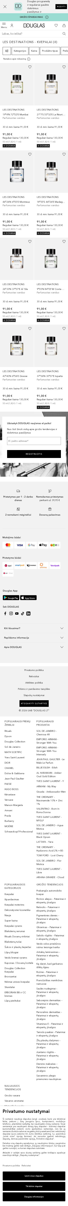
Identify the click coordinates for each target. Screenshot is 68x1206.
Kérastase (10, 794)
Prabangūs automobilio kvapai (49, 892)
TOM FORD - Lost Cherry (49, 855)
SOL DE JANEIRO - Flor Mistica (48, 862)
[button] (5, 7)
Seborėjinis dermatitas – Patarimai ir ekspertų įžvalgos (49, 1004)
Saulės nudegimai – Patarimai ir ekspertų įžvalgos (47, 992)
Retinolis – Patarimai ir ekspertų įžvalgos (48, 909)
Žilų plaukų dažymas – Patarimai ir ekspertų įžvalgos (48, 1044)
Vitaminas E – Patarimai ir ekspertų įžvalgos (49, 1026)
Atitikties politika (34, 682)
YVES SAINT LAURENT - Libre (49, 871)
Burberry (9, 821)
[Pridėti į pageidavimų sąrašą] (30, 67)
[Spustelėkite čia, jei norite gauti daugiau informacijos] (47, 17)
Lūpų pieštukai (12, 1000)
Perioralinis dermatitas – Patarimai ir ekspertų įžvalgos (49, 1016)
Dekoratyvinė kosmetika (17, 910)
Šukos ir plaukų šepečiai (18, 947)
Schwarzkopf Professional (19, 831)
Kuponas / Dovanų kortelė (19, 963)
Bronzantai (10, 976)
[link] (17, 105)
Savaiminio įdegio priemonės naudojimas (48, 1077)
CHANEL (9, 768)
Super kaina (11, 920)
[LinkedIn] (28, 613)
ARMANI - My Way (46, 786)
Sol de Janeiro (12, 747)
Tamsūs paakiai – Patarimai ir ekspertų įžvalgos (50, 1034)
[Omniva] (43, 565)
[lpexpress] (31, 565)
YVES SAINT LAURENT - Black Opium (49, 835)
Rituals (8, 731)
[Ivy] (54, 545)
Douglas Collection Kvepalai (15, 970)
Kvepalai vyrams (13, 926)
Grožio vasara (12, 1095)
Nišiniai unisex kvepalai (17, 981)
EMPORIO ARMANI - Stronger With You (47, 741)
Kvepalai (9, 894)
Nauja (8, 915)
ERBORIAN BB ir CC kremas (15, 994)
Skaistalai (10, 987)
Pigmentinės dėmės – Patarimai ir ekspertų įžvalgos (47, 919)
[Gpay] (31, 545)
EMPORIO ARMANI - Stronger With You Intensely (47, 751)
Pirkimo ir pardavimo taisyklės (34, 689)
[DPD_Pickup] (8, 573)
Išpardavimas (12, 899)
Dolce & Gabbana (14, 773)
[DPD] (8, 565)
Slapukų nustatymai (34, 695)
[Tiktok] (22, 613)
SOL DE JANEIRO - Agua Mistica (49, 827)
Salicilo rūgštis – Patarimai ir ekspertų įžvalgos (50, 937)
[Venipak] (54, 565)
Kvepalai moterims (14, 904)
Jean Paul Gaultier (14, 778)
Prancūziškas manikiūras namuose (49, 982)
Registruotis (34, 454)
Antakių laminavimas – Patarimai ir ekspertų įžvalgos (48, 955)
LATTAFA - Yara (44, 842)
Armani (8, 810)
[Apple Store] (28, 597)
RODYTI (61, 6)
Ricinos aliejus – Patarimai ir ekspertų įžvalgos (51, 901)
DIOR (7, 762)
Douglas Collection (15, 741)
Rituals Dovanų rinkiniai (17, 936)
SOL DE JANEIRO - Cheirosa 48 (46, 733)
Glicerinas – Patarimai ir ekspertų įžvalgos (48, 929)
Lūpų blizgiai (11, 952)
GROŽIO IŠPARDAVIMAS (31, 17)
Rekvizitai (34, 676)
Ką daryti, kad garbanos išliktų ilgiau (49, 965)
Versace (9, 799)
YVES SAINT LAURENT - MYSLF (49, 819)
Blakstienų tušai (13, 941)
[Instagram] (11, 613)
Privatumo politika (34, 670)
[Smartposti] (19, 565)
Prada (8, 815)
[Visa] (19, 545)
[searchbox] (34, 33)
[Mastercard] (8, 545)
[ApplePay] (43, 545)
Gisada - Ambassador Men (51, 791)
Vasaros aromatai (14, 1100)
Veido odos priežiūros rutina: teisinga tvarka (48, 945)
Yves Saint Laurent (15, 757)
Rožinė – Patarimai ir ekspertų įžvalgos (47, 974)
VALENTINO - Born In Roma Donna (47, 810)
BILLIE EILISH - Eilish (46, 767)
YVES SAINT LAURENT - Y (50, 781)
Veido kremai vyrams (16, 957)
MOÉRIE (9, 826)
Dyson (8, 736)
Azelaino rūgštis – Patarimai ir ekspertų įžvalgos (47, 1056)
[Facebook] (5, 613)
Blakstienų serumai (15, 931)
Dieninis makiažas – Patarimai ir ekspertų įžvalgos (47, 1067)
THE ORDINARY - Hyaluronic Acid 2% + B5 (49, 849)
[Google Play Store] (11, 597)
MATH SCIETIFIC (13, 752)
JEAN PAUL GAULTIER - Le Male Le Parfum (50, 761)
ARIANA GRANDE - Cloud (50, 877)
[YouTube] (16, 613)
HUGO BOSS (11, 789)
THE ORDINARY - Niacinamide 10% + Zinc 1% (49, 800)
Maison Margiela (14, 805)
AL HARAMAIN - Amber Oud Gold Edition (49, 775)
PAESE (8, 784)
